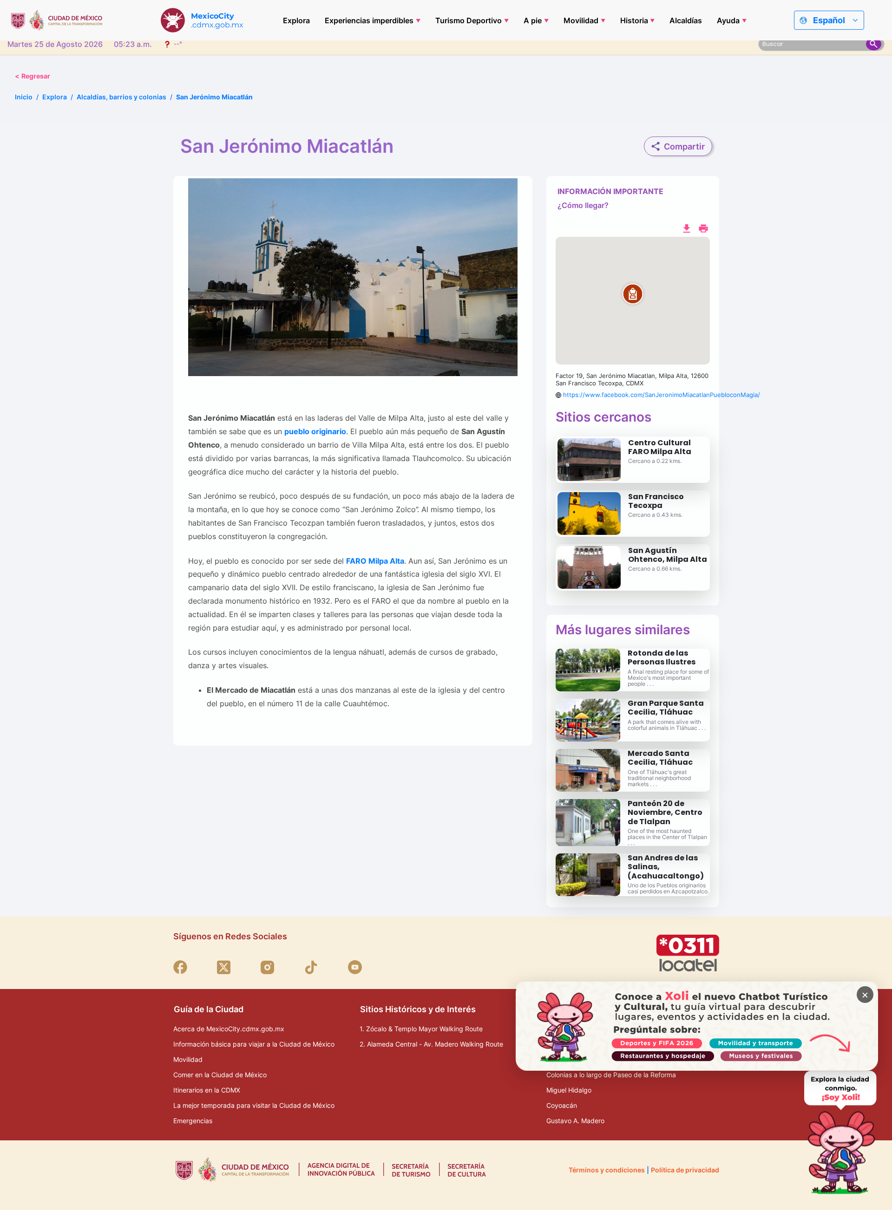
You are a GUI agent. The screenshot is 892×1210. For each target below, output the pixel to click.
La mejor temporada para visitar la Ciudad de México (253, 1105)
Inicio (24, 97)
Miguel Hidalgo (568, 1090)
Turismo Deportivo (468, 20)
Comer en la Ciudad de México (220, 1075)
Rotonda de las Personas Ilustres (661, 657)
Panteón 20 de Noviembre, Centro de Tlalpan (665, 812)
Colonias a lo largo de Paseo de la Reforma (611, 1075)
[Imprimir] (703, 227)
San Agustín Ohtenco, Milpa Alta (667, 555)
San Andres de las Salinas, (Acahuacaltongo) (666, 866)
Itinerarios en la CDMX (206, 1090)
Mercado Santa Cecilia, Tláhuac (660, 758)
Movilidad (581, 20)
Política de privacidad (685, 1170)
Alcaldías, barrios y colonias (121, 97)
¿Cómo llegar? (583, 205)
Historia (634, 20)
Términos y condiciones (607, 1170)
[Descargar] (686, 227)
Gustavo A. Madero (575, 1121)
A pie (533, 20)
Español (829, 20)
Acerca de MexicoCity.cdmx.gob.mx (228, 1029)
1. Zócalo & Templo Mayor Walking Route (421, 1029)
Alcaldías (685, 20)
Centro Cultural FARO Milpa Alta (659, 447)
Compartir (684, 146)
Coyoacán (561, 1105)
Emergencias (192, 1121)
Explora (296, 20)
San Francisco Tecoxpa (656, 501)
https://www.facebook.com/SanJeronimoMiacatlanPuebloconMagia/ (661, 394)
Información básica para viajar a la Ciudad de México (253, 1044)
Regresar (32, 76)
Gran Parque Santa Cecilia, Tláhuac (666, 707)
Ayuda (728, 20)
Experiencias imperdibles (369, 20)
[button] (633, 301)
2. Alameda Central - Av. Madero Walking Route (431, 1044)
